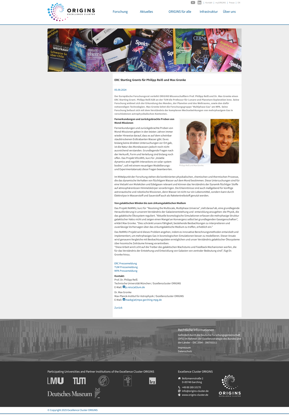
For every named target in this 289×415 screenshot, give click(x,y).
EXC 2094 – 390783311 (205, 342)
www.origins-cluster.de (195, 395)
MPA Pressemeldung (125, 271)
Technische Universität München (85, 380)
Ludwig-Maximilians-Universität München (59, 380)
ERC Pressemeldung (125, 263)
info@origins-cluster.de (195, 391)
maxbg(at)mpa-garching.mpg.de (143, 300)
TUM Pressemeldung (126, 267)
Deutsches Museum (58, 390)
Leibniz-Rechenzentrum (158, 380)
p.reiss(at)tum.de (135, 287)
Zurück (118, 308)
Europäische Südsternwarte (132, 379)
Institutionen (105, 377)
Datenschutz (185, 351)
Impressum (184, 347)
